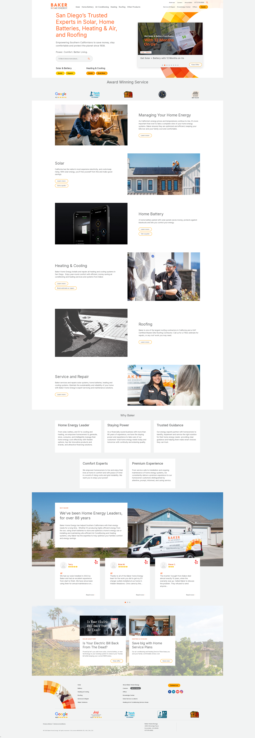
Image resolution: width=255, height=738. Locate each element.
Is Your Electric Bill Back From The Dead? (103, 641)
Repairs (70, 73)
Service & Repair (169, 7)
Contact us (174, 685)
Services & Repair (83, 699)
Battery (80, 688)
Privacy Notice (47, 724)
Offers (195, 7)
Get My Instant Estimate (190, 65)
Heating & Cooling (83, 692)
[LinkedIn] (173, 691)
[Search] (207, 2)
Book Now (101, 73)
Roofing (80, 695)
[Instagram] (181, 691)
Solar (79, 685)
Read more (90, 595)
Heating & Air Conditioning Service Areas (135, 702)
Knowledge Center (184, 7)
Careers (179, 2)
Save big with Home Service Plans (152, 641)
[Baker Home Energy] (59, 6)
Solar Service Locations (130, 699)
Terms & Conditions (59, 724)
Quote (203, 7)
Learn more (145, 135)
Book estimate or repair (65, 288)
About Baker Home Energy (131, 685)
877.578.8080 (199, 2)
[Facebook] (169, 691)
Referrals (172, 2)
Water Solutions (82, 702)
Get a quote (61, 185)
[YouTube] (177, 691)
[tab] (162, 65)
